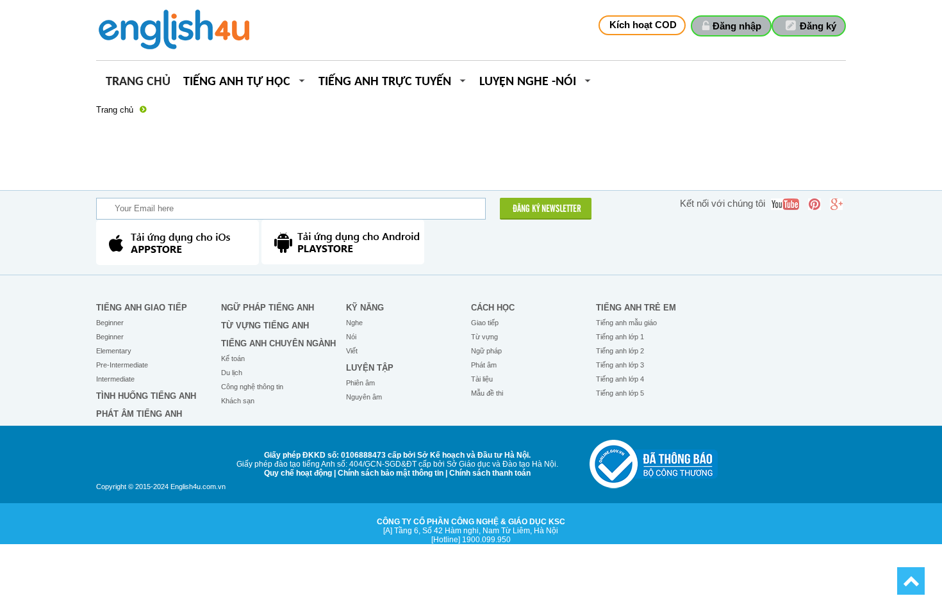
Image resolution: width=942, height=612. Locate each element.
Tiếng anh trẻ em (636, 307)
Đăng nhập (737, 25)
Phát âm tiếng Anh (139, 414)
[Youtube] (785, 204)
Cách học (493, 307)
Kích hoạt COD (643, 24)
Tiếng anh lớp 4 (620, 379)
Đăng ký (818, 25)
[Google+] (836, 204)
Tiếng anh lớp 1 (620, 337)
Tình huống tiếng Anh (146, 396)
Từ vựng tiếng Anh (265, 325)
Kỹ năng (365, 307)
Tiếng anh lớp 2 (620, 351)
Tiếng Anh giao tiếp (141, 307)
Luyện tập (369, 368)
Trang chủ (138, 82)
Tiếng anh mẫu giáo (626, 322)
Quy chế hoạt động (298, 473)
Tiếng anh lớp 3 (620, 365)
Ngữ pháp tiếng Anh (267, 307)
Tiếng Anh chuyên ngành (278, 343)
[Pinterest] (814, 204)
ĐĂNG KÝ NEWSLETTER (547, 209)
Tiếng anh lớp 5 (620, 393)
